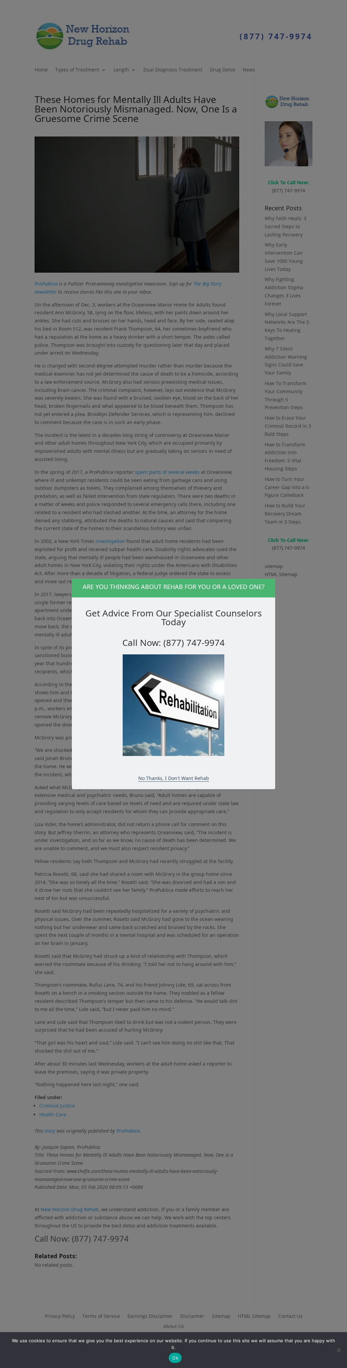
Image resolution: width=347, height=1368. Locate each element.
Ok (175, 1358)
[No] (338, 1350)
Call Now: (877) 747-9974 (173, 642)
